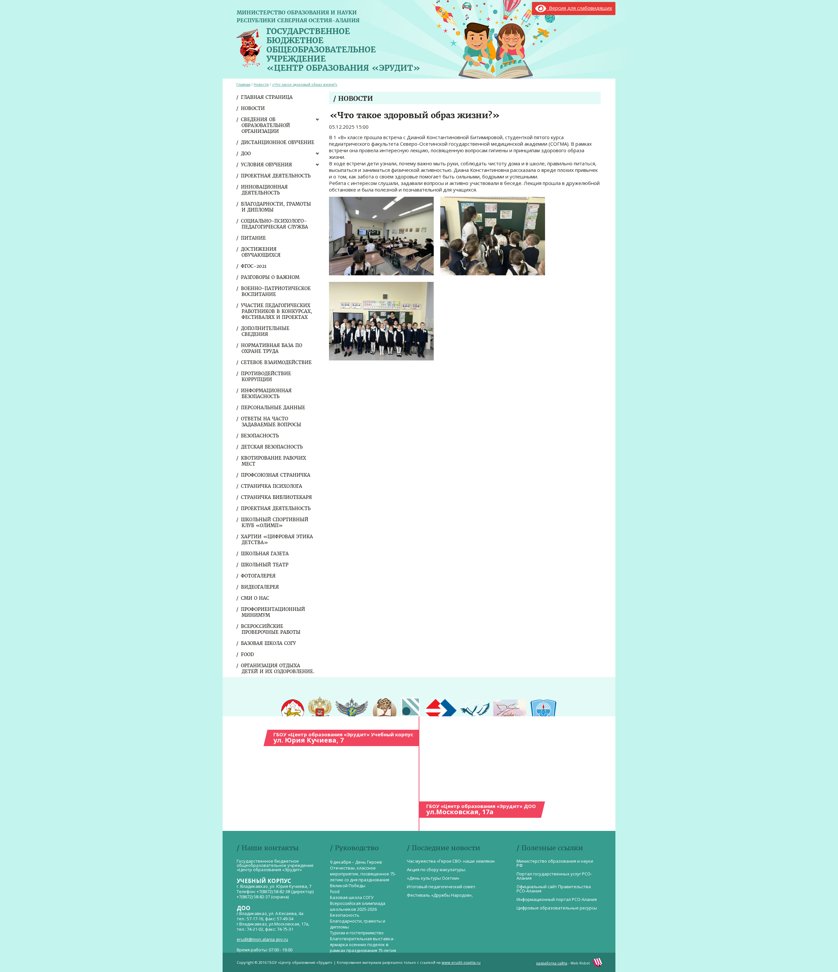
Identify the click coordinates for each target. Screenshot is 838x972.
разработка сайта (551, 963)
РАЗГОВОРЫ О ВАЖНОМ (271, 277)
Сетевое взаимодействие (277, 362)
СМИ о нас (255, 598)
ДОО (246, 153)
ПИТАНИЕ (254, 238)
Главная (243, 84)
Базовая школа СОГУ (269, 643)
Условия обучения (267, 165)
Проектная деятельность (276, 176)
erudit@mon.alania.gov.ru (262, 939)
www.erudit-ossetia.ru (461, 962)
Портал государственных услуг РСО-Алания (554, 876)
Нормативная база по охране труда (272, 348)
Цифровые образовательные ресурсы (557, 908)
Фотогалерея (259, 576)
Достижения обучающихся (261, 252)
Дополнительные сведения (265, 331)
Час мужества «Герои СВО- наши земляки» (451, 861)
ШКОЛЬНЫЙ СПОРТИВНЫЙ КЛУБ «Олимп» (275, 522)
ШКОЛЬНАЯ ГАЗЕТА (265, 554)
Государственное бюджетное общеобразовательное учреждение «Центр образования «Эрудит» (343, 48)
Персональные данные (273, 408)
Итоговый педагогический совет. (441, 886)
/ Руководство (354, 848)
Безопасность (260, 436)
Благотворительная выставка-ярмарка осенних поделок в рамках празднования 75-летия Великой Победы (363, 947)
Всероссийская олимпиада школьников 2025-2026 (357, 906)
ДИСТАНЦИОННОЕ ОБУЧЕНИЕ (278, 142)
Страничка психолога (272, 486)
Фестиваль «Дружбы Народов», (440, 895)
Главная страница (267, 97)
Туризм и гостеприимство (357, 933)
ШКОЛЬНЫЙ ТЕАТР (265, 565)
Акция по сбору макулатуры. (436, 869)
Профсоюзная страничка (276, 475)
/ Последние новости (443, 848)
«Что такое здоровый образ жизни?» (304, 84)
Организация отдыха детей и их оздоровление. (278, 668)
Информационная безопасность (267, 393)
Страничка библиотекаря (277, 497)
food (248, 654)
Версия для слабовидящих (579, 8)
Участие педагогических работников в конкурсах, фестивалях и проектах (277, 311)
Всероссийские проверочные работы (271, 629)
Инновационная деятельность (265, 190)
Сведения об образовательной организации (266, 125)
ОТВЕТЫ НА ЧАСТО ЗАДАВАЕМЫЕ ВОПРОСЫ (271, 422)
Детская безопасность (272, 447)
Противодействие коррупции (266, 376)
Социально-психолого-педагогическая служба (275, 224)
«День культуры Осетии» (433, 878)
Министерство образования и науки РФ (555, 863)
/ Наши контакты (268, 848)
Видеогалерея (260, 587)
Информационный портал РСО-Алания (557, 899)
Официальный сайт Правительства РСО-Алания (554, 889)
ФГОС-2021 (254, 266)
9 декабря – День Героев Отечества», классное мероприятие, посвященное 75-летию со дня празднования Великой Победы (363, 874)
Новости (253, 108)
